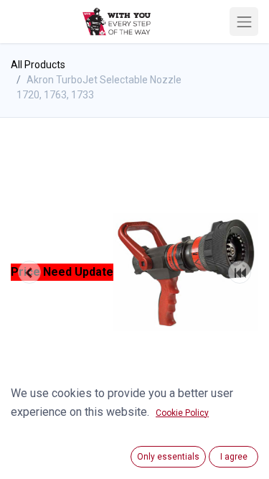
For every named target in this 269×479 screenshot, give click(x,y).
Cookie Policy (182, 413)
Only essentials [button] (168, 457)
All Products (38, 64)
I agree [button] (233, 457)
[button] (29, 272)
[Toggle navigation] (244, 21)
